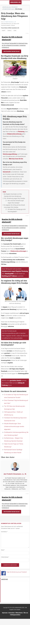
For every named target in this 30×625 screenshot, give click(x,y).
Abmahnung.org (15, 2)
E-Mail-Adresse (5, 557)
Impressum (5, 612)
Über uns (26, 612)
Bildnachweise (19, 612)
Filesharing (21, 131)
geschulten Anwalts (15, 380)
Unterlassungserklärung (10, 154)
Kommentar (4, 531)
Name (3, 550)
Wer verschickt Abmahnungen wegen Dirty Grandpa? (16, 202)
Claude (15, 30)
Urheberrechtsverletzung (14, 134)
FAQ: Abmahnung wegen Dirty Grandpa (14, 198)
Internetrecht (6, 172)
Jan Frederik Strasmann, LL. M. (9, 21)
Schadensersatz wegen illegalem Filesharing (15, 271)
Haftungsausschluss (15, 614)
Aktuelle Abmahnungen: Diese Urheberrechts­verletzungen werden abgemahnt (14, 426)
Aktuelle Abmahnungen (8, 9)
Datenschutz (11, 612)
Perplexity (9, 30)
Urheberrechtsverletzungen (18, 251)
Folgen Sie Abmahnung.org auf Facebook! (16, 572)
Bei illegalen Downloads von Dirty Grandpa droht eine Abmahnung (13, 195)
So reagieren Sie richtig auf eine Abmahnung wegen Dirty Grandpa (14, 206)
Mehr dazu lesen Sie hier (16, 159)
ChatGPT (3, 30)
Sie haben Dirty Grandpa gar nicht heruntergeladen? (17, 210)
